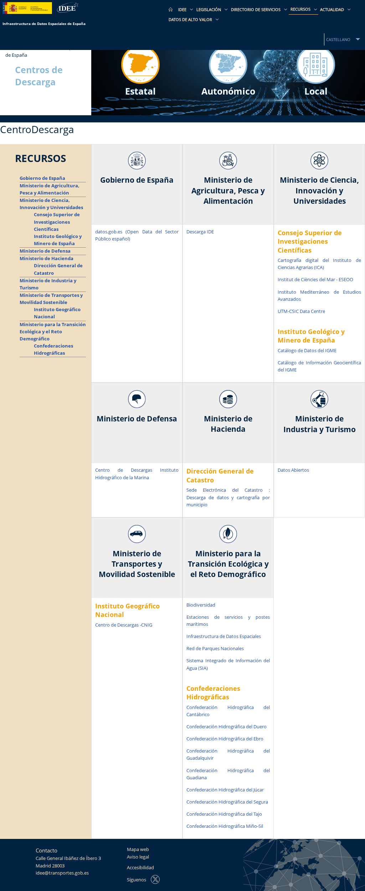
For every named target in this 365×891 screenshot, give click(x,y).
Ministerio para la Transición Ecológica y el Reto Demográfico (53, 332)
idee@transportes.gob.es (62, 873)
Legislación (209, 9)
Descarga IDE (200, 232)
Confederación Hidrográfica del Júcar (225, 790)
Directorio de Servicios (256, 9)
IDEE (182, 9)
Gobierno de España (42, 178)
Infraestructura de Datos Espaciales (223, 636)
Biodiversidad (200, 605)
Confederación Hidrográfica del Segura (227, 802)
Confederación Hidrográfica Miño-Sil (224, 826)
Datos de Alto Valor (191, 19)
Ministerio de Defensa (45, 251)
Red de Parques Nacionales (215, 649)
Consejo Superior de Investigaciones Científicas (57, 222)
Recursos (301, 9)
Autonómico (228, 91)
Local (316, 91)
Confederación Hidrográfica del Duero (226, 727)
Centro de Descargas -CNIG (123, 625)
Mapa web (138, 849)
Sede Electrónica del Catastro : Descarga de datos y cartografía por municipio (228, 497)
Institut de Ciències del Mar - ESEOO (315, 280)
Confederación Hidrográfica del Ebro (224, 739)
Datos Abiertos (293, 470)
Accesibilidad (140, 868)
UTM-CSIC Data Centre (301, 311)
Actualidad (332, 9)
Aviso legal (138, 857)
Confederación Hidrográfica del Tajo (224, 814)
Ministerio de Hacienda (46, 258)
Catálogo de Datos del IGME (307, 351)
